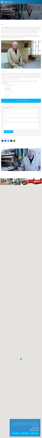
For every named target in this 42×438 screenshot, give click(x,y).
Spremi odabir (25, 433)
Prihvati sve (34, 433)
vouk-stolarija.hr (8, 94)
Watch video (21, 165)
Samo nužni (15, 433)
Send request (8, 131)
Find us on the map (22, 100)
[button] (21, 359)
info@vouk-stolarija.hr (9, 91)
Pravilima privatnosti (35, 424)
